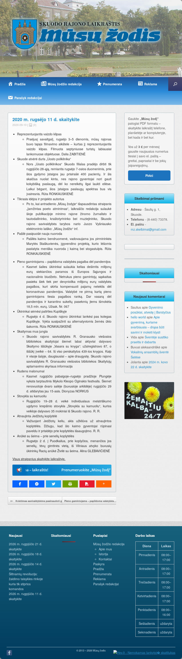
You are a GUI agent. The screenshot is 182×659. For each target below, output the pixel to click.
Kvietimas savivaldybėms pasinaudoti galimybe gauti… (45, 500)
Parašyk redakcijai (106, 584)
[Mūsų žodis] (87, 34)
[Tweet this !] (53, 483)
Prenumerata (102, 574)
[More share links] (103, 483)
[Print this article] (70, 483)
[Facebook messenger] (36, 483)
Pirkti (149, 175)
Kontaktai (105, 559)
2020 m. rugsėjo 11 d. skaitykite (45, 119)
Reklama (99, 579)
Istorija (103, 554)
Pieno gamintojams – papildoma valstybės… (93, 500)
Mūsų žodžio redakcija (109, 544)
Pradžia (98, 569)
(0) (34, 125)
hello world (138, 317)
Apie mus (105, 549)
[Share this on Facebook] (20, 483)
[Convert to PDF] (87, 483)
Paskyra (99, 564)
